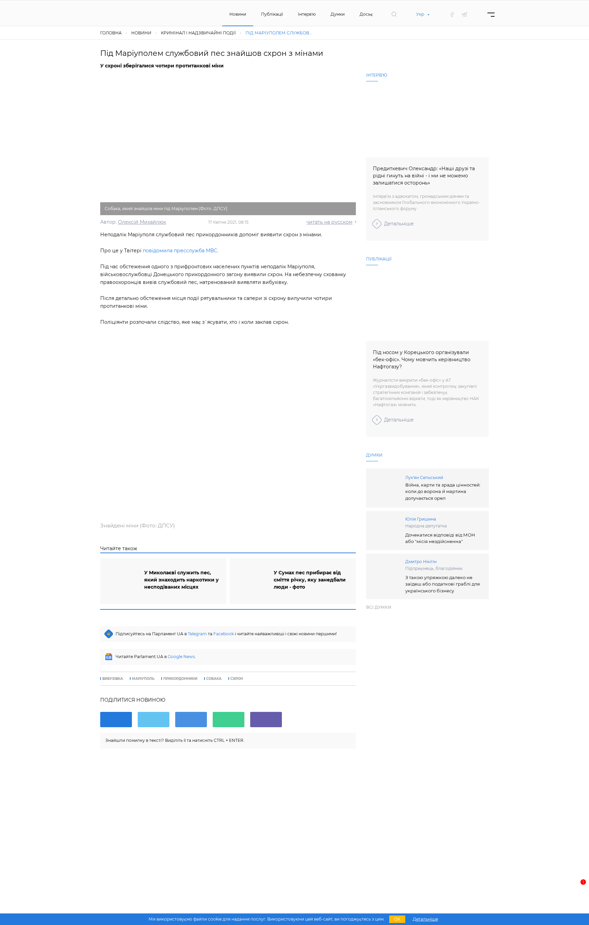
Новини (237, 14)
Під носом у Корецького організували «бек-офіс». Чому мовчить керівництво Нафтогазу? (421, 359)
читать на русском (329, 222)
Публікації (272, 14)
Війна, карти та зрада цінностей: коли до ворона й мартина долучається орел (443, 491)
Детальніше (399, 224)
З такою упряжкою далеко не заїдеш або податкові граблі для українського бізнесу (442, 584)
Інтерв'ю (307, 14)
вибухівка (112, 679)
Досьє (366, 14)
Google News (181, 656)
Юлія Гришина (420, 519)
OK (397, 919)
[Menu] (491, 14)
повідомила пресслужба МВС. (180, 251)
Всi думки (378, 607)
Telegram (197, 633)
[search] (394, 14)
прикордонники (180, 679)
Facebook (223, 633)
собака (214, 679)
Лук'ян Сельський (424, 477)
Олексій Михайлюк (142, 222)
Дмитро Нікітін (421, 561)
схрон (236, 679)
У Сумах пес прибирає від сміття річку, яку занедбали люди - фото (310, 580)
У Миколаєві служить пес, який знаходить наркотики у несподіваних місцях (181, 580)
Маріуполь (143, 679)
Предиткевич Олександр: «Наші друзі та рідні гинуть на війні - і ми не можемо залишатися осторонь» (424, 175)
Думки (338, 14)
